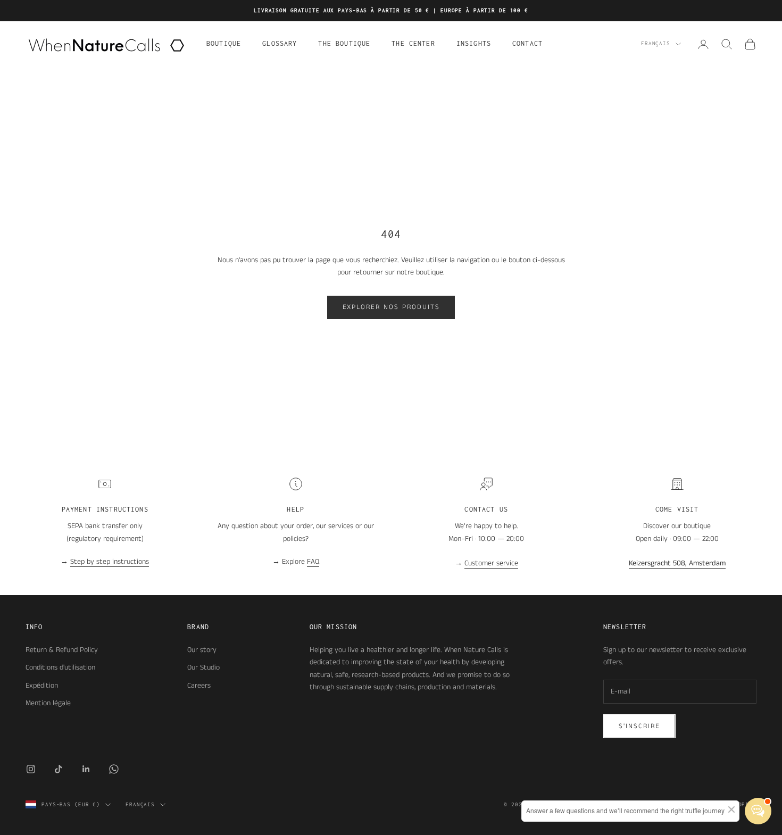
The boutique (344, 43)
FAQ (313, 561)
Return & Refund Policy (62, 650)
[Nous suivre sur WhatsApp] (114, 769)
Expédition (42, 685)
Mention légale (48, 703)
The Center (413, 43)
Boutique (223, 43)
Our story (202, 650)
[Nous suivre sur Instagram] (31, 769)
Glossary (279, 43)
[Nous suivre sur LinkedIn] (86, 769)
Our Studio (203, 667)
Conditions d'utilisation (60, 667)
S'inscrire (639, 726)
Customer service (491, 563)
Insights (473, 43)
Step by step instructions (109, 561)
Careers (199, 685)
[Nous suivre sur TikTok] (58, 769)
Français (655, 44)
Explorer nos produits (391, 307)
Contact (527, 43)
